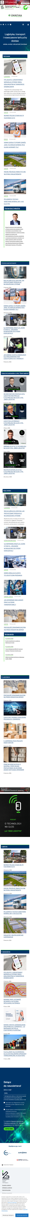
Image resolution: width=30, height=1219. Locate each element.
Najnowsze (6, 56)
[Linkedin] (1, 25)
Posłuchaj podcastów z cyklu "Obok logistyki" (15, 373)
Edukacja (6, 139)
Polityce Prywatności (12, 1202)
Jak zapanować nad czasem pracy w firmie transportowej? (13, 602)
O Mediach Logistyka (7, 1187)
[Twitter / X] (6, 25)
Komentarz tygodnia (12, 208)
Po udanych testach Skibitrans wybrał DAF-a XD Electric (14, 201)
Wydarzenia (9, 634)
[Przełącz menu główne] (23, 24)
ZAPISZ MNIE (9, 1129)
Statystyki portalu (6, 1190)
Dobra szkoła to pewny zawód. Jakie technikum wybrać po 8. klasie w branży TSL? (15, 145)
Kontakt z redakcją (6, 1185)
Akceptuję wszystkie (22, 1215)
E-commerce (6, 677)
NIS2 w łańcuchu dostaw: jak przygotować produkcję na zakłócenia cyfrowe (14, 513)
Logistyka (6, 112)
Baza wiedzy (7, 490)
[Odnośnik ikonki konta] (28, 24)
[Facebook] (3, 25)
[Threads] (11, 25)
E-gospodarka (7, 76)
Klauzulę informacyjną (17, 1121)
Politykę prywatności (10, 1123)
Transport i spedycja (8, 596)
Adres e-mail (7, 1090)
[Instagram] (8, 25)
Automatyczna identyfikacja (10, 540)
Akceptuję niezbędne (8, 1215)
